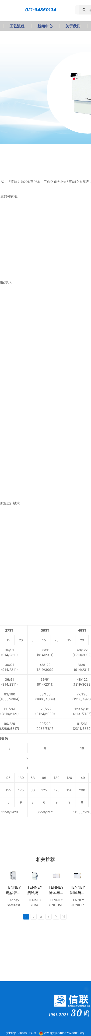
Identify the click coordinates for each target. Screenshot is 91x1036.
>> (63, 916)
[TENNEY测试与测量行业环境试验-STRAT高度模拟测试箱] (35, 875)
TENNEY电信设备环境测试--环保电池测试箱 (13, 890)
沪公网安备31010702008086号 (64, 1033)
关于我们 (73, 26)
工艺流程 (17, 26)
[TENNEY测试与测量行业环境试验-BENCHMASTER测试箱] (56, 875)
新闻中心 (45, 26)
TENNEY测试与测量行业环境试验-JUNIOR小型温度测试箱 (77, 890)
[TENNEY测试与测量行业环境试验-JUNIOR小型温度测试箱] (78, 875)
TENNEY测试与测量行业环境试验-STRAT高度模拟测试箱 (34, 890)
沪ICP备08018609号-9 (21, 1033)
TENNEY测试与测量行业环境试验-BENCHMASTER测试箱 (56, 890)
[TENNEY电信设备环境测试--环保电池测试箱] (14, 875)
